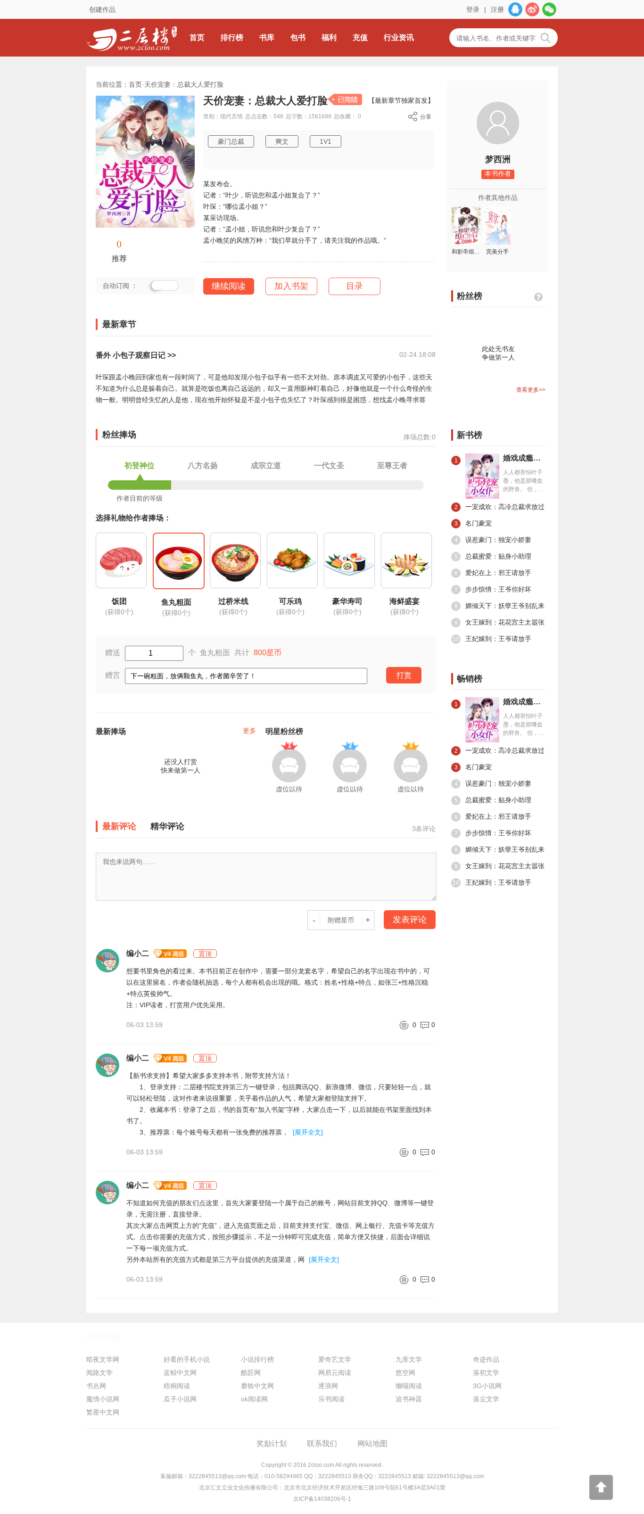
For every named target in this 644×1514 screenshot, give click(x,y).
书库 (266, 37)
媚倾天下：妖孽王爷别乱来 (499, 605)
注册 (497, 9)
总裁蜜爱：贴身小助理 (493, 556)
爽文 (282, 141)
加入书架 (291, 286)
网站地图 (372, 1444)
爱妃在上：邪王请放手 (493, 572)
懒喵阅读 (409, 1386)
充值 (360, 37)
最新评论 (119, 826)
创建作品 (102, 9)
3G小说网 (487, 1386)
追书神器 (409, 1399)
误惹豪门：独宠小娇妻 (493, 539)
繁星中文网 (102, 1412)
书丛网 (96, 1386)
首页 (197, 37)
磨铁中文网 (257, 1386)
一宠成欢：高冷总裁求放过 (499, 506)
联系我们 (322, 1444)
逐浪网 (328, 1386)
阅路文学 (99, 1372)
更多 (249, 730)
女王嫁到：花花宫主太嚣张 (499, 622)
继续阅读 (229, 286)
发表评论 (410, 919)
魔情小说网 (102, 1399)
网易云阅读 (334, 1372)
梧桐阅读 (177, 1386)
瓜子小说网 (180, 1399)
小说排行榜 (257, 1359)
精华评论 (167, 826)
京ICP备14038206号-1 (322, 1499)
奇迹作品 (486, 1359)
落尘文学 (486, 1399)
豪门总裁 (231, 141)
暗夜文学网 (102, 1359)
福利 (329, 37)
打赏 (404, 675)
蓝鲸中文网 (180, 1372)
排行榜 (232, 37)
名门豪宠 (473, 523)
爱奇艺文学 (334, 1359)
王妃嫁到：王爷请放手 (492, 638)
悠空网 (405, 1372)
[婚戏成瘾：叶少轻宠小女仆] (482, 719)
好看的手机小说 (187, 1359)
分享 (425, 117)
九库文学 (409, 1359)
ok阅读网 (254, 1399)
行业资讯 (399, 37)
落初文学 (486, 1372)
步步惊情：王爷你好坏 (493, 589)
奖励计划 (271, 1444)
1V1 (325, 141)
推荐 (119, 259)
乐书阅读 (331, 1399)
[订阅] (163, 287)
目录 (354, 286)
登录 (472, 9)
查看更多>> (530, 390)
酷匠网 (251, 1372)
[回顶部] (601, 1487)
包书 (297, 37)
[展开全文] (308, 1132)
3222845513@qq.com (217, 1476)
